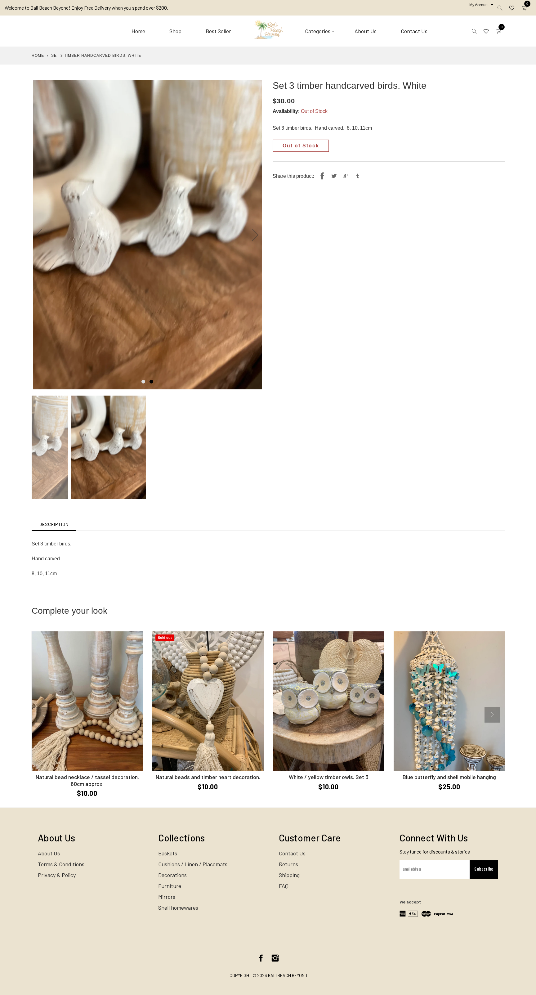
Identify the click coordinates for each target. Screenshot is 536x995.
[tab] (54, 524)
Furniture (169, 885)
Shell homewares (178, 907)
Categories (317, 31)
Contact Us (414, 31)
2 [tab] (151, 381)
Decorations (172, 875)
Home (138, 31)
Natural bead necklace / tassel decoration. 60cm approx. (87, 780)
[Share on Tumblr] (357, 176)
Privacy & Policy (57, 875)
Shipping (289, 875)
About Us (366, 31)
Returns (288, 864)
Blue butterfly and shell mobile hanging (449, 776)
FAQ (283, 885)
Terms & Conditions (61, 864)
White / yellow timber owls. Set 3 (328, 776)
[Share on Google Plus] (346, 176)
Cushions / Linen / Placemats (192, 864)
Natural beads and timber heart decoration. (208, 776)
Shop (175, 31)
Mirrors (166, 896)
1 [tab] (143, 381)
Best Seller (218, 31)
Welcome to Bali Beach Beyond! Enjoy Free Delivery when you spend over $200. (86, 8)
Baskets (167, 853)
